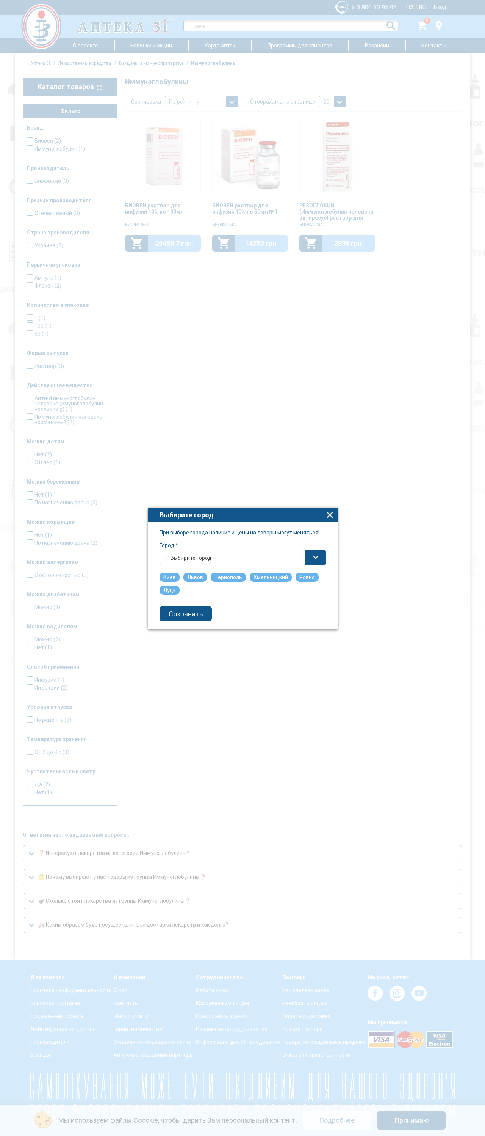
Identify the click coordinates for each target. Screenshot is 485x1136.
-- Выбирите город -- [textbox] (191, 558)
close (330, 515)
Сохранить (186, 614)
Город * (169, 545)
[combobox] (243, 557)
